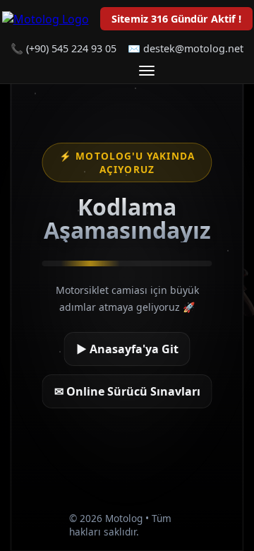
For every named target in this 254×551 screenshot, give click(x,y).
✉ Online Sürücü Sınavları (127, 391)
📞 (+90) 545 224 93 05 (63, 48)
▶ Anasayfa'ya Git (127, 349)
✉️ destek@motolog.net (185, 48)
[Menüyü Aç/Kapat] (147, 70)
